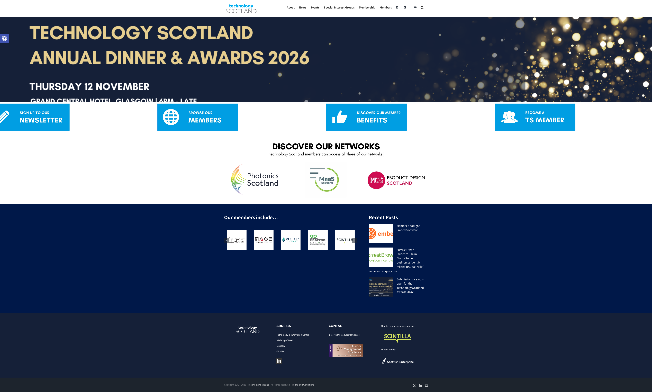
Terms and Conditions (303, 384)
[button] (4, 38)
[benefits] (366, 105)
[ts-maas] (326, 164)
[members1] (197, 105)
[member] (535, 105)
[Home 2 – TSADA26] (326, 59)
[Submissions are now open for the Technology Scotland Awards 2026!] (381, 287)
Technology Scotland (258, 384)
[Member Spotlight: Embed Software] (381, 233)
